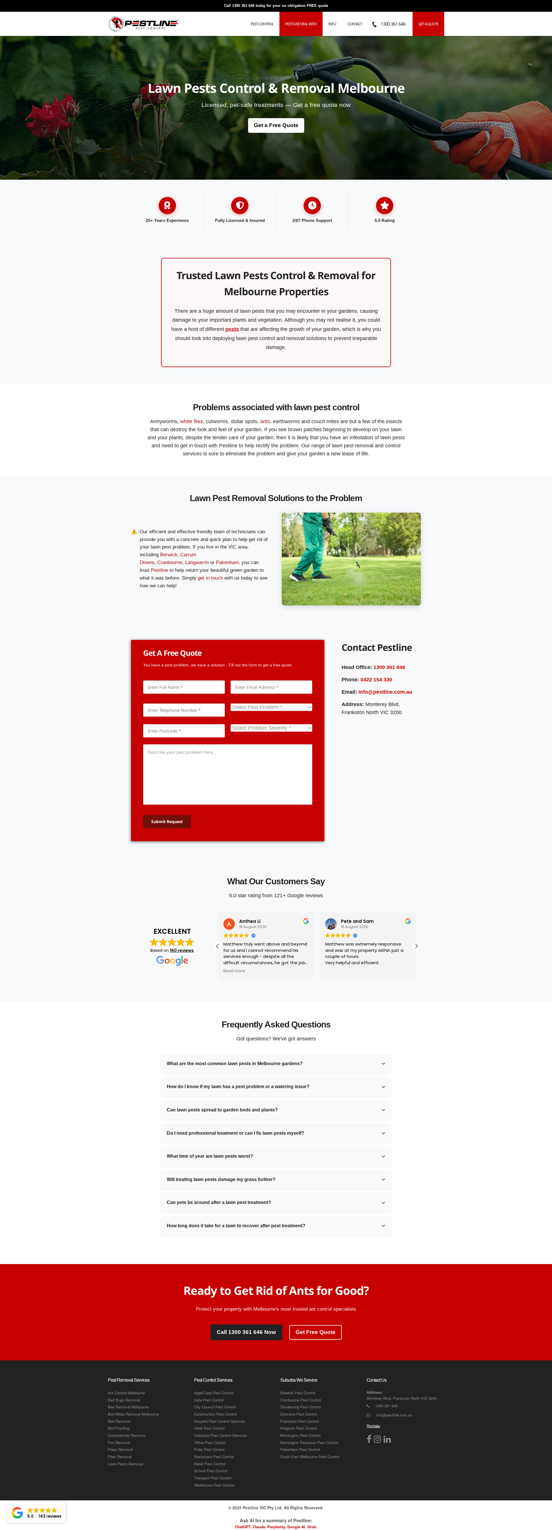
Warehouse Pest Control (214, 1485)
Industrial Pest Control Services (220, 1435)
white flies (191, 421)
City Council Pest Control (215, 1407)
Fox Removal (119, 1442)
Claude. (260, 1526)
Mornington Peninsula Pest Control (309, 1442)
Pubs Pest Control (209, 1449)
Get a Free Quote (276, 125)
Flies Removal (120, 1456)
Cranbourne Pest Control (300, 1400)
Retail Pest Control (209, 1463)
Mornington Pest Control (300, 1435)
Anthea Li (249, 921)
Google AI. (297, 1526)
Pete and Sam (357, 921)
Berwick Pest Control (297, 1392)
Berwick (168, 554)
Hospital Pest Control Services (219, 1421)
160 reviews (182, 950)
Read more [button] (234, 971)
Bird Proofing (118, 1428)
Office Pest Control (210, 1442)
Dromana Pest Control (298, 1414)
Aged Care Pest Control (213, 1392)
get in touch (210, 578)
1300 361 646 (243, 5)
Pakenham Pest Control (300, 1449)
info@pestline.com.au (385, 692)
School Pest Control (210, 1470)
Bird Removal (119, 1421)
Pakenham (227, 562)
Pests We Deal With (301, 23)
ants (265, 421)
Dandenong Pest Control (300, 1407)
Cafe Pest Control (209, 1400)
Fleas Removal (120, 1449)
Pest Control (262, 23)
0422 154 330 (376, 679)
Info (332, 23)
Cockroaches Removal (126, 1435)
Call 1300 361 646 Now (246, 1332)
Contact (355, 23)
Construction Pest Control (215, 1414)
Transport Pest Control (212, 1478)
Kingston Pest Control (298, 1428)
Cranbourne (169, 562)
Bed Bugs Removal (124, 1400)
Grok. (312, 1526)
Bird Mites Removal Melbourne (133, 1414)
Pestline (159, 570)
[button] (416, 946)
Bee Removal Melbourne (128, 1407)
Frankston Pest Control (299, 1421)
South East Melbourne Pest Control (309, 1456)
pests (232, 329)
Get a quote (428, 23)
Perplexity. (277, 1526)
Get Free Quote (316, 1332)
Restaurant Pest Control (214, 1456)
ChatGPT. (244, 1526)
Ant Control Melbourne (126, 1392)
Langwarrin (197, 562)
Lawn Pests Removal (125, 1463)
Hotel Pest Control (209, 1428)
